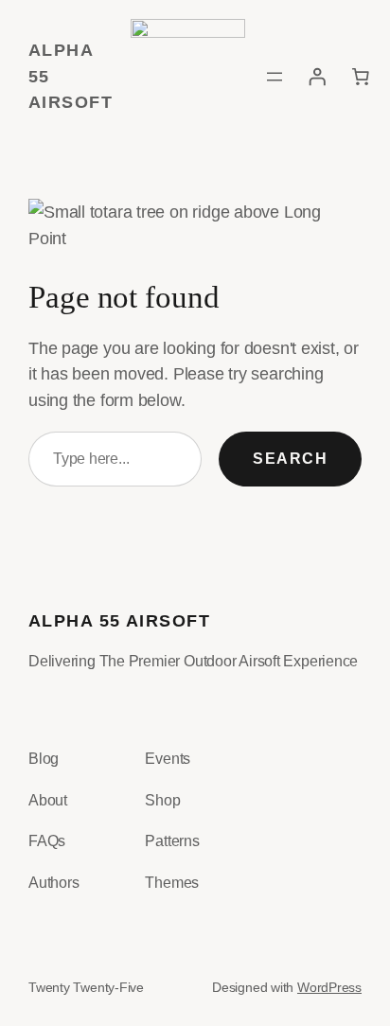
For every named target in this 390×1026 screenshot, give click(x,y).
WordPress (329, 987)
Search (290, 458)
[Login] (317, 76)
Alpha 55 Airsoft (119, 620)
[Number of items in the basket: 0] (360, 76)
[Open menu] (274, 76)
